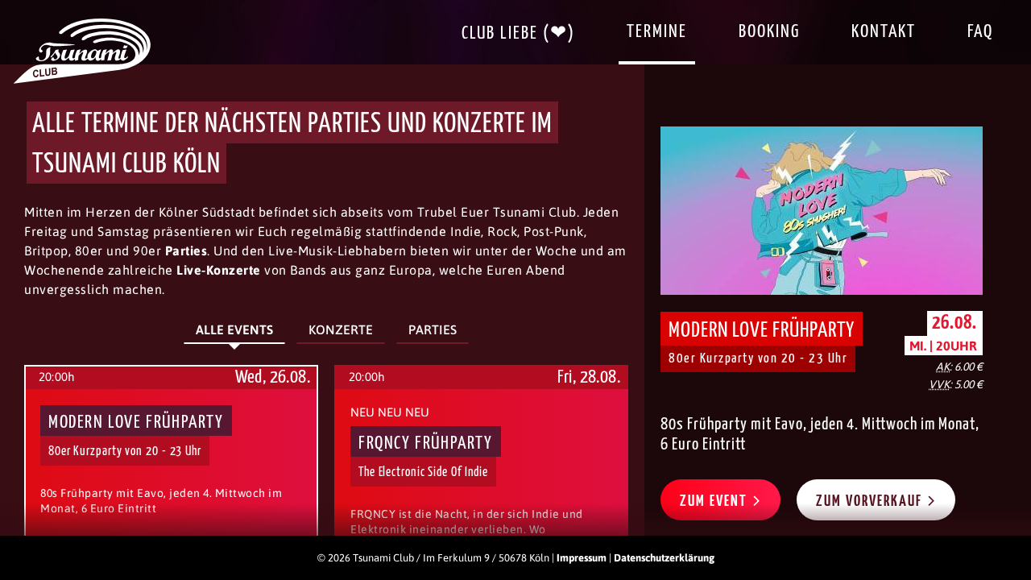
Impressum (582, 558)
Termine (657, 32)
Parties (432, 329)
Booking (769, 32)
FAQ (980, 32)
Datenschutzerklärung (664, 558)
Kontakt (883, 32)
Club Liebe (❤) (518, 33)
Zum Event (716, 501)
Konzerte (340, 329)
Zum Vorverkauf (871, 501)
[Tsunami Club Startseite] (82, 79)
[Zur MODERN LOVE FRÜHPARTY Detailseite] (821, 210)
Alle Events (234, 329)
